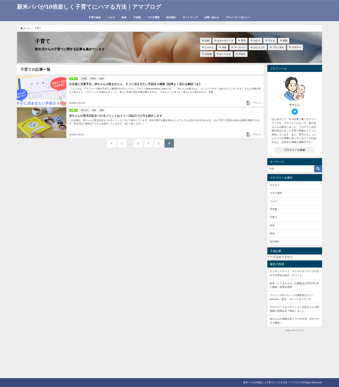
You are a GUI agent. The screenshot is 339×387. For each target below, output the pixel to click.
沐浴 (224, 47)
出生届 (208, 54)
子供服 (137, 17)
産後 (285, 40)
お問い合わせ (211, 17)
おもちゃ (275, 185)
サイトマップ (190, 17)
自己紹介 (171, 17)
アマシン (257, 103)
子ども (271, 40)
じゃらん (209, 47)
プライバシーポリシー (238, 17)
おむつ (256, 40)
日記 (94, 110)
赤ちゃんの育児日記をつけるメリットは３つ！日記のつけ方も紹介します (115, 115)
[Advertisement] (294, 354)
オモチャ (296, 47)
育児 (243, 40)
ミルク (111, 17)
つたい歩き (278, 47)
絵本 (124, 17)
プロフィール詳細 (294, 150)
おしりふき (225, 54)
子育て (73, 78)
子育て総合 (95, 17)
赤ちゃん (84, 110)
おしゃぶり (259, 47)
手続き (242, 54)
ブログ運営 (153, 17)
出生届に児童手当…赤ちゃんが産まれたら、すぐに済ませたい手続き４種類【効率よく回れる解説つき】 (135, 84)
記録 (207, 40)
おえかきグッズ (225, 40)
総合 (272, 233)
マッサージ (240, 47)
